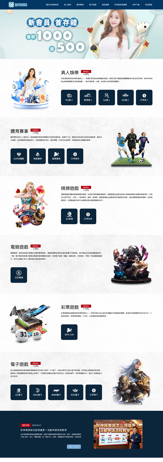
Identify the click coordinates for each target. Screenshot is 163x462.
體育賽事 (80, 5)
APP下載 (136, 5)
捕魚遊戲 (105, 5)
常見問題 (148, 5)
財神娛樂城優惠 (121, 5)
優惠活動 (25, 425)
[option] (81, 34)
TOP (159, 458)
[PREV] (70, 447)
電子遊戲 (92, 5)
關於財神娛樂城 (52, 5)
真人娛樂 (67, 5)
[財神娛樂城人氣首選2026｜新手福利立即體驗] (118, 434)
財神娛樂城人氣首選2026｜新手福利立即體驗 (45, 430)
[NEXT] (77, 447)
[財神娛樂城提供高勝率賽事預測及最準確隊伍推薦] (18, 5)
